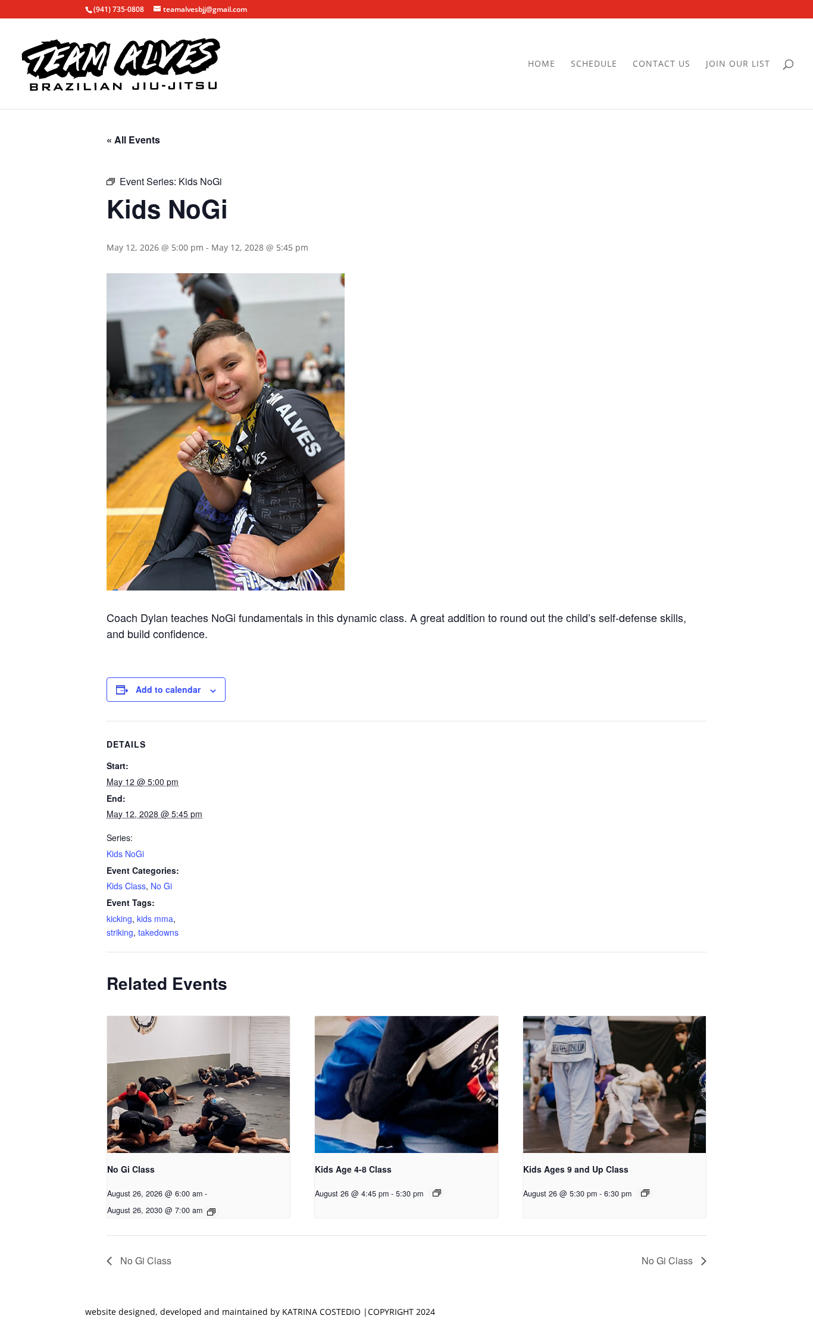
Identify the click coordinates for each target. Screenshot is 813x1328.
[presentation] (198, 1084)
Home (541, 64)
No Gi (161, 886)
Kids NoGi (125, 854)
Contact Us (661, 64)
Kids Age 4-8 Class (353, 1169)
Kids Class (126, 886)
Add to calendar (168, 689)
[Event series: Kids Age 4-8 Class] (437, 1192)
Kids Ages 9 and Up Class (575, 1169)
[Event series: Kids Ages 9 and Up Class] (645, 1192)
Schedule (594, 64)
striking (120, 932)
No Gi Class (131, 1169)
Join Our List (738, 64)
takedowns (158, 932)
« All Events (133, 139)
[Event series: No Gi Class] (211, 1211)
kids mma (155, 918)
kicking (119, 918)
